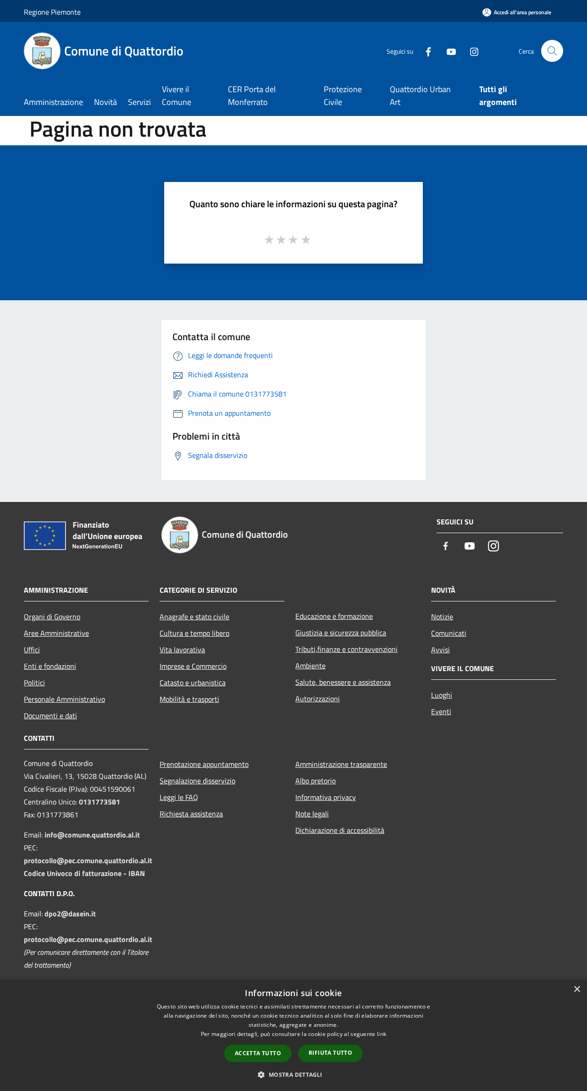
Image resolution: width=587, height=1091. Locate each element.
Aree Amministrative (56, 633)
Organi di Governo (52, 616)
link (381, 1034)
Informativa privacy (325, 797)
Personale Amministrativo (64, 699)
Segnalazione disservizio (197, 780)
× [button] (576, 989)
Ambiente (310, 665)
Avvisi (440, 649)
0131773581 (99, 801)
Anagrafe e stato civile (194, 616)
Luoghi (441, 694)
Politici (34, 682)
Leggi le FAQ (179, 797)
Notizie (442, 616)
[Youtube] (447, 50)
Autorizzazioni (317, 698)
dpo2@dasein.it (70, 913)
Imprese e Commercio (193, 666)
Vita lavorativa (182, 649)
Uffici (32, 649)
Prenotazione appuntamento (204, 764)
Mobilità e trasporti (189, 699)
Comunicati (448, 633)
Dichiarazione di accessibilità (339, 830)
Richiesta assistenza (191, 813)
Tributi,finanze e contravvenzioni (346, 649)
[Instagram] (470, 50)
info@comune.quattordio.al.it (92, 834)
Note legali (312, 813)
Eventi (441, 711)
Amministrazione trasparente (341, 764)
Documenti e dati (50, 715)
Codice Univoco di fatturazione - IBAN (84, 873)
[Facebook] (424, 50)
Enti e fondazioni (50, 666)
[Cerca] (552, 51)
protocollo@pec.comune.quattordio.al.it (88, 860)
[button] (293, 1074)
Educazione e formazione (334, 616)
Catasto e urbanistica (193, 682)
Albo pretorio (315, 780)
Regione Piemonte (52, 11)
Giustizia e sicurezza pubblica (340, 632)
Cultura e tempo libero (194, 633)
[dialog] (293, 1035)
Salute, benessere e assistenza (343, 682)
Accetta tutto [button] (258, 1053)
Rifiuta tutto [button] (330, 1053)
